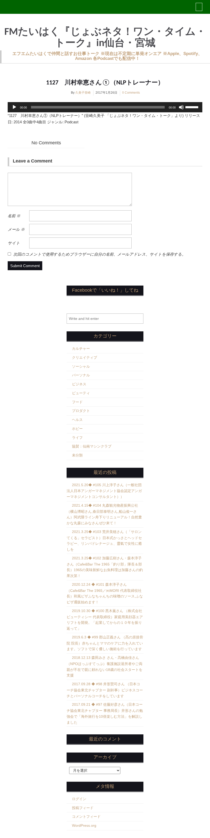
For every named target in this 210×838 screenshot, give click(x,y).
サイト (14, 243)
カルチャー (81, 348)
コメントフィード (86, 816)
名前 (14, 216)
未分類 (77, 455)
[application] (105, 107)
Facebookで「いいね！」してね (105, 290)
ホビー (77, 429)
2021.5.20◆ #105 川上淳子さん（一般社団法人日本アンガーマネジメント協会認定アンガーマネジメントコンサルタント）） (104, 491)
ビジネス (79, 384)
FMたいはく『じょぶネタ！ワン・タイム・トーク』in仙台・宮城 (105, 38)
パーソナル (81, 375)
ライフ (77, 438)
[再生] (14, 107)
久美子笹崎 (83, 92)
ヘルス (77, 420)
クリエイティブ (84, 357)
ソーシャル (81, 366)
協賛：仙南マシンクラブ (91, 446)
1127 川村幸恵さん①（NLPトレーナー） (105, 83)
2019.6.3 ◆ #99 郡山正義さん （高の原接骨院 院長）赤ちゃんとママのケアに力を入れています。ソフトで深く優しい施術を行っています (105, 643)
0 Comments (131, 92)
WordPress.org (84, 825)
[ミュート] (181, 107)
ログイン (79, 799)
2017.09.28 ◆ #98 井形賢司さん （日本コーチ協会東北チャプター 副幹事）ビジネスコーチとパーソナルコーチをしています (105, 690)
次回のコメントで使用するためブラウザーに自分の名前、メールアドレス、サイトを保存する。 (99, 254)
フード (77, 402)
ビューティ (81, 393)
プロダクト (81, 411)
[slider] (192, 106)
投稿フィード (82, 808)
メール (16, 229)
